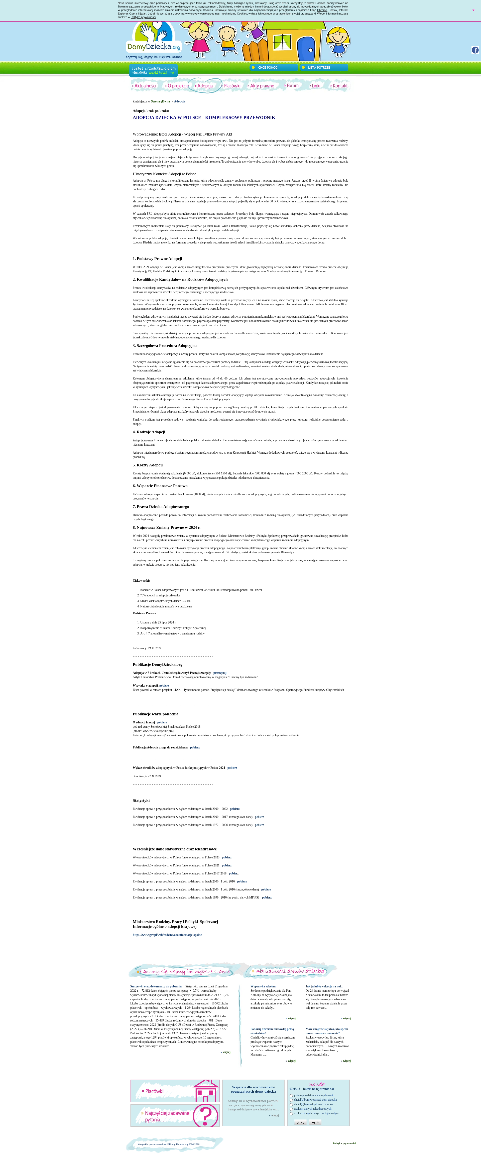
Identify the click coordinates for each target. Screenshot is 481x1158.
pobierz (232, 767)
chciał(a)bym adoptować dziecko (313, 1104)
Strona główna (160, 101)
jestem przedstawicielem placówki (314, 1095)
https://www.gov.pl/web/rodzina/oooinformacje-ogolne (167, 935)
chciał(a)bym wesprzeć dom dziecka (315, 1099)
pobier (233, 873)
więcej (226, 1052)
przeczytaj (219, 673)
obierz (234, 809)
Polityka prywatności (143, 17)
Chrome (322, 10)
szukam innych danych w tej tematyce (316, 1113)
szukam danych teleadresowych (312, 1108)
